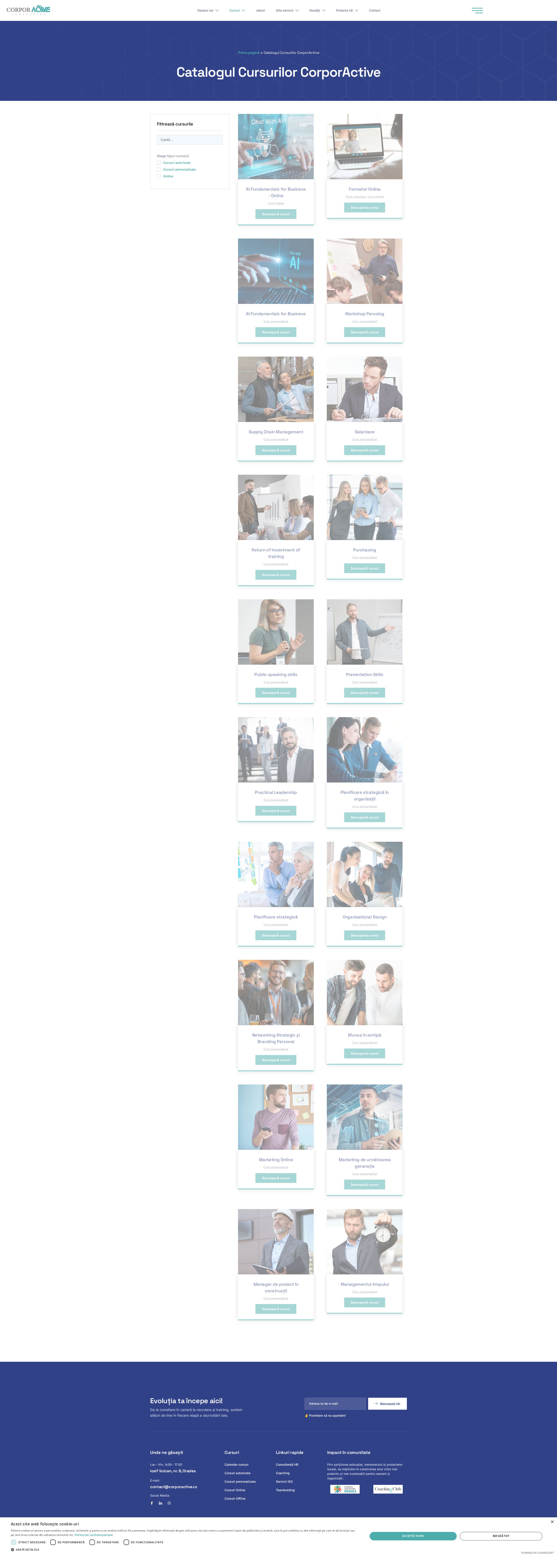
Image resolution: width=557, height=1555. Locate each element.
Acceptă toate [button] (413, 1536)
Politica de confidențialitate (94, 1535)
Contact (374, 10)
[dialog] (278, 1536)
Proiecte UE (344, 10)
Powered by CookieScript (537, 1552)
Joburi (260, 10)
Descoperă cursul (276, 214)
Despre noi (205, 10)
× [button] (552, 1522)
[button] (184, 1549)
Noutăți (314, 10)
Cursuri (234, 10)
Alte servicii (284, 10)
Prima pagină (249, 52)
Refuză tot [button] (501, 1536)
